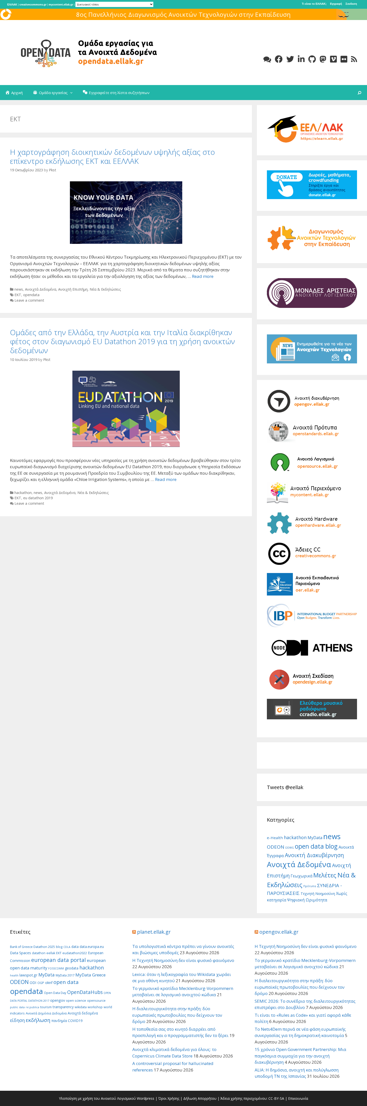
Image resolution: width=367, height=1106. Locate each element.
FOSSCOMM (56, 968)
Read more (202, 276)
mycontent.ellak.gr (61, 4)
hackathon (23, 492)
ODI (33, 982)
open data (66, 981)
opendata (31, 294)
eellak (50, 953)
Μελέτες (324, 875)
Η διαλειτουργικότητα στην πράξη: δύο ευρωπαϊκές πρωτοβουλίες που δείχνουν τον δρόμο (177, 1015)
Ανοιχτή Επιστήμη (73, 289)
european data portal (58, 959)
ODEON (275, 847)
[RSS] (354, 59)
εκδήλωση (38, 1019)
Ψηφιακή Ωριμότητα (307, 900)
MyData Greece (90, 975)
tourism (46, 1007)
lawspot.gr (28, 974)
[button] (73, 92)
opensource (96, 1000)
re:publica (32, 1007)
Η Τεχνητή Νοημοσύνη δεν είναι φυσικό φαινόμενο (183, 960)
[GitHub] (312, 59)
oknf (48, 982)
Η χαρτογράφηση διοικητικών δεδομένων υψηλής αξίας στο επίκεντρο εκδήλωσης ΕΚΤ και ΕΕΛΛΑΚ (112, 156)
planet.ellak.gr (154, 931)
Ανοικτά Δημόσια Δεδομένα (46, 1013)
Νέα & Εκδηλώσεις (105, 289)
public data (17, 1007)
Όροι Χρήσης (168, 1098)
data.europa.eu (92, 946)
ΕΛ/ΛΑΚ (12, 4)
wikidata (81, 1007)
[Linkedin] (301, 59)
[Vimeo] (333, 59)
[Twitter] (290, 59)
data (75, 946)
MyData (315, 837)
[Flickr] (344, 59)
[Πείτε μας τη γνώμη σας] (267, 59)
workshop (95, 1007)
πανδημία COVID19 (67, 1020)
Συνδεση (351, 3)
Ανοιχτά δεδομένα (83, 1013)
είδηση (17, 1020)
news (18, 289)
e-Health (275, 837)
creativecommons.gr (32, 4)
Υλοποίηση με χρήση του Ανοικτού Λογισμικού (97, 1098)
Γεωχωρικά (301, 876)
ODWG (289, 847)
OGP (40, 983)
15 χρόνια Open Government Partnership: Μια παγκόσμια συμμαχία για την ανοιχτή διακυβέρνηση (300, 1055)
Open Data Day (55, 993)
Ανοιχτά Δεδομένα (40, 289)
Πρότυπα (309, 886)
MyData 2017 (65, 975)
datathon (38, 953)
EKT (17, 294)
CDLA (66, 947)
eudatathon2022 (74, 953)
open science (76, 1000)
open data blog (316, 846)
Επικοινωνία (298, 1098)
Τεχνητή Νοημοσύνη (318, 893)
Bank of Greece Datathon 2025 (32, 947)
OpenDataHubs (85, 992)
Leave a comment (29, 300)
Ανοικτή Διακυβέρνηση (314, 855)
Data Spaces (20, 952)
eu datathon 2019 (38, 497)
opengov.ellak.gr (279, 931)
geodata (71, 968)
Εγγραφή (336, 3)
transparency (63, 1006)
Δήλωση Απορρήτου (199, 1098)
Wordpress (145, 1098)
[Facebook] (279, 59)
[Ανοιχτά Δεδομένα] (85, 52)
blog (59, 947)
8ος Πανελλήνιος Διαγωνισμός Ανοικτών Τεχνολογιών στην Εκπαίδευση (183, 14)
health (14, 975)
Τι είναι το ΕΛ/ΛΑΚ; (314, 3)
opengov (57, 1000)
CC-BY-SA (276, 1098)
